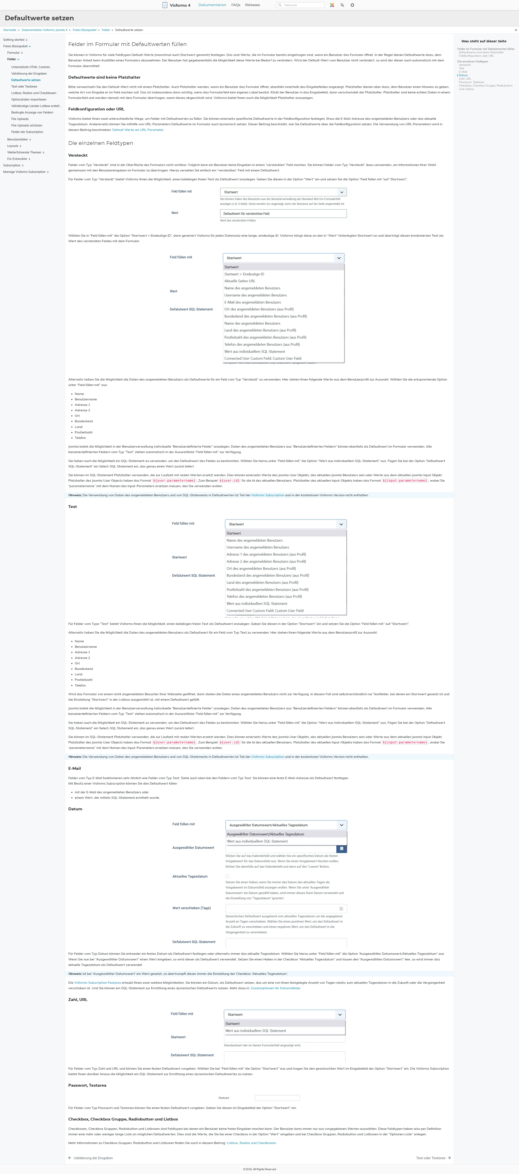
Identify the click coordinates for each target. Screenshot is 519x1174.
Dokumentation (212, 5)
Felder (106, 30)
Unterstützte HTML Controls (30, 67)
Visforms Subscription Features (97, 982)
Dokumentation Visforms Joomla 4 (45, 30)
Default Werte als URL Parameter (138, 130)
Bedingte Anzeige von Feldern (32, 112)
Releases (252, 5)
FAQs (235, 5)
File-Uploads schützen (26, 125)
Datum (463, 75)
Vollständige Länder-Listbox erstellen (37, 106)
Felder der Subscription (27, 132)
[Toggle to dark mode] (352, 5)
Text (461, 68)
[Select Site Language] (332, 5)
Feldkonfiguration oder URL (476, 55)
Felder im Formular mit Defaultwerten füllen (486, 48)
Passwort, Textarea (471, 82)
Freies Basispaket (85, 30)
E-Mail (463, 71)
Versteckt (465, 64)
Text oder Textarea (24, 86)
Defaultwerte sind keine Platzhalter (481, 52)
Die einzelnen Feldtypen (472, 61)
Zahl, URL (465, 78)
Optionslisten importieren (28, 99)
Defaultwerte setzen (26, 80)
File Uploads (20, 119)
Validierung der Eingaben (29, 73)
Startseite (9, 30)
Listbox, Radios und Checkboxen (33, 93)
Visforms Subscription (267, 495)
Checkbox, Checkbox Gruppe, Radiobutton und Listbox (486, 87)
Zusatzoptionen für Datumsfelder (276, 988)
